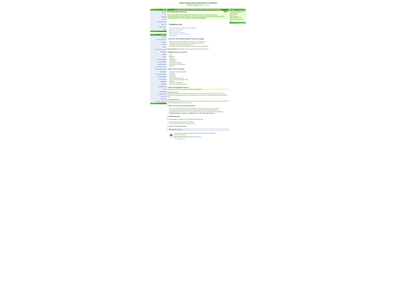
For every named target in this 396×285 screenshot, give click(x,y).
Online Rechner (162, 26)
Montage (164, 54)
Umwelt (164, 56)
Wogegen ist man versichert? (176, 29)
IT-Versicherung (162, 79)
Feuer (164, 89)
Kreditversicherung (161, 101)
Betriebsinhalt (163, 91)
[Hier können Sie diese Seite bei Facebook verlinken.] (226, 12)
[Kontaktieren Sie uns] (171, 138)
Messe (164, 47)
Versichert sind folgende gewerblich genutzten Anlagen (182, 28)
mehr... (231, 21)
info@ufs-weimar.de (238, 19)
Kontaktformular (196, 136)
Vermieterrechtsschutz (160, 49)
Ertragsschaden (162, 94)
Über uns (164, 24)
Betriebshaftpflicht (161, 64)
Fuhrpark (164, 42)
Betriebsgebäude (162, 86)
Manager (164, 37)
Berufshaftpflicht (162, 61)
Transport (163, 44)
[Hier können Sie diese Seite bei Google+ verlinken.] (224, 12)
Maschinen (163, 84)
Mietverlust (163, 99)
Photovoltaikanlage (161, 59)
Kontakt (164, 19)
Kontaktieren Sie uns (175, 129)
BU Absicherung (162, 22)
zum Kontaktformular (179, 139)
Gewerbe (163, 17)
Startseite (164, 12)
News (164, 29)
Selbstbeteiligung (173, 35)
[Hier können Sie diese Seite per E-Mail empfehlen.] (228, 12)
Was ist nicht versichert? (175, 31)
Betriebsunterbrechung (160, 69)
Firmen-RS (163, 96)
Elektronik (163, 81)
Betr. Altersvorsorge (161, 66)
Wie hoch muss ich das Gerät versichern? (179, 34)
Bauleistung (163, 51)
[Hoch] (168, 39)
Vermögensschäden (161, 74)
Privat (164, 14)
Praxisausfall (163, 71)
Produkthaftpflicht (162, 76)
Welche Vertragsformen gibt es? (177, 32)
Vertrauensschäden (161, 39)
